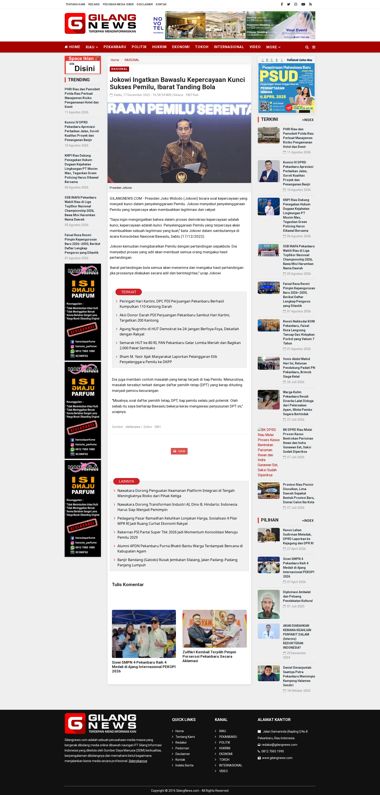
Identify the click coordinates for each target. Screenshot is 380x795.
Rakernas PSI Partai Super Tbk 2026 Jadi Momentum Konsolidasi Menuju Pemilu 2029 (177, 535)
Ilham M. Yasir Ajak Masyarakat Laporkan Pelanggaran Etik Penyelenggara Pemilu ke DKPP (168, 359)
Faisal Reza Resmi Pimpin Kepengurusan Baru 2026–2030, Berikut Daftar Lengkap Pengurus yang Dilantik (82, 243)
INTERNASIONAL (229, 47)
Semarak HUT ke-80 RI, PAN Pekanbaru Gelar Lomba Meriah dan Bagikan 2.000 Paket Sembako (180, 345)
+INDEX (308, 120)
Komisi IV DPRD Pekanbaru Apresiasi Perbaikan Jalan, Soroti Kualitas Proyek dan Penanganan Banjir (82, 131)
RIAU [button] (90, 47)
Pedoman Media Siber (118, 4)
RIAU (222, 731)
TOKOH (201, 47)
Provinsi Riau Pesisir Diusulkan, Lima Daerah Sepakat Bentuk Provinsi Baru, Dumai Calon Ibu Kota (298, 493)
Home (74, 47)
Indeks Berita (184, 765)
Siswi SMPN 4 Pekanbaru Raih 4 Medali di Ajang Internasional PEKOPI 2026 (144, 666)
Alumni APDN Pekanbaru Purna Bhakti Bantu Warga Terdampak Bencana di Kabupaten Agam (180, 548)
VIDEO (255, 47)
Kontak (161, 4)
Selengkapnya (138, 761)
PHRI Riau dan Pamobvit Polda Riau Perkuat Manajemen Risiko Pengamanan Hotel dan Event (82, 98)
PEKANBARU (115, 47)
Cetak (181, 451)
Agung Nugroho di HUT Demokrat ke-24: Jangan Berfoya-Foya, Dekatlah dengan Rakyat (179, 331)
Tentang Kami (75, 4)
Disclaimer (145, 4)
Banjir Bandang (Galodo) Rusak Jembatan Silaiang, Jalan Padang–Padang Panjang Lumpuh (177, 562)
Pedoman (182, 748)
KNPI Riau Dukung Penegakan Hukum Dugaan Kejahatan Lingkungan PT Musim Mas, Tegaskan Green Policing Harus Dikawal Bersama (82, 169)
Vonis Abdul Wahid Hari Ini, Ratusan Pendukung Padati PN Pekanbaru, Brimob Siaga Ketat (299, 367)
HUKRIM (159, 47)
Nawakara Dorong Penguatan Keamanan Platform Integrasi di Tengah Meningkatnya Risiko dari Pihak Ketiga (176, 493)
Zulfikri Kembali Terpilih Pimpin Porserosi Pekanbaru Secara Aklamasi (209, 656)
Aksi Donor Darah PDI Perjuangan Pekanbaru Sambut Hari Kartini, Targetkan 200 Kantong (175, 318)
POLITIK (139, 47)
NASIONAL (132, 60)
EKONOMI (181, 47)
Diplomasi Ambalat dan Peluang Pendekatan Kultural (298, 596)
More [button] (271, 47)
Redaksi (94, 4)
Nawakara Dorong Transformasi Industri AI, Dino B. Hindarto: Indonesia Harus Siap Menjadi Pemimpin (177, 507)
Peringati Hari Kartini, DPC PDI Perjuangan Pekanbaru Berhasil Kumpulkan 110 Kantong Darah (172, 304)
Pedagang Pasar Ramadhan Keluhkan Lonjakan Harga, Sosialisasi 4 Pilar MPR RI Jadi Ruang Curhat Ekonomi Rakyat (177, 521)
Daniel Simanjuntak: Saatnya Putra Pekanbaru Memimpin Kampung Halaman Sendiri (299, 676)
